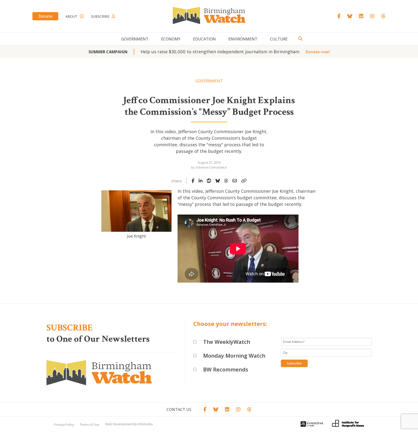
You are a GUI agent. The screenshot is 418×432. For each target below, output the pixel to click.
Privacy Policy (64, 424)
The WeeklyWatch (226, 341)
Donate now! (318, 51)
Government (135, 39)
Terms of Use (89, 424)
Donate (45, 16)
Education (204, 39)
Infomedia (145, 424)
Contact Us (179, 409)
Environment (242, 39)
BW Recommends (225, 369)
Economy (170, 39)
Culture (279, 39)
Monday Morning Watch (234, 355)
